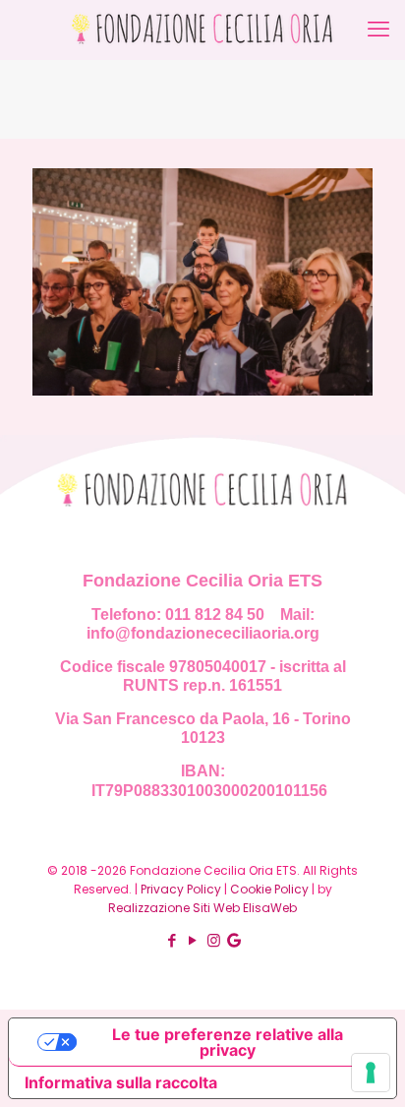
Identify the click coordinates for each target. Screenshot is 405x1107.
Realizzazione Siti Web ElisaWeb (202, 907)
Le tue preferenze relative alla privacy (227, 1042)
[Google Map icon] (234, 940)
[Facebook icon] (172, 940)
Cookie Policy (269, 889)
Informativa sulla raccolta (121, 1082)
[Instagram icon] (213, 940)
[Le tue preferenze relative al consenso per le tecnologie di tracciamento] (370, 1072)
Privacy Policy (181, 889)
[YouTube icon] (193, 940)
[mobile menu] (378, 29)
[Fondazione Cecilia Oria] (202, 29)
